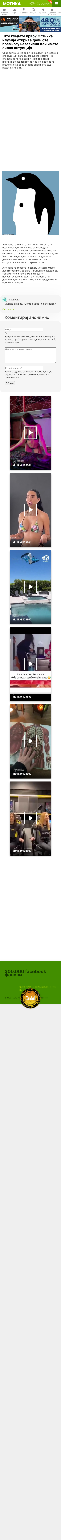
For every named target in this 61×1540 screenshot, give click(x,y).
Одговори (8, 309)
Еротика (42, 13)
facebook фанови (25, 973)
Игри (14, 13)
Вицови (33, 13)
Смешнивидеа (4, 14)
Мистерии (24, 13)
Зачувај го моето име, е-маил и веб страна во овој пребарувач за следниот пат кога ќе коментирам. (30, 339)
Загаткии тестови (52, 14)
